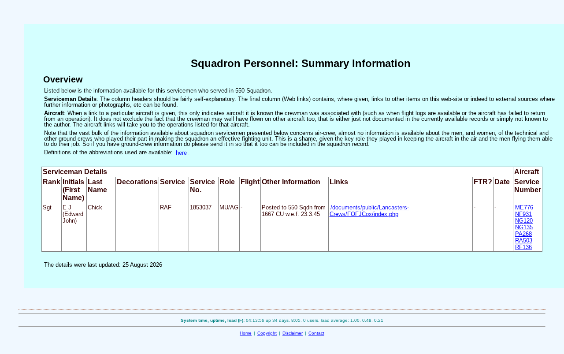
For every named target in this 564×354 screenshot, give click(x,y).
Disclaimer (292, 333)
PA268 (523, 234)
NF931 (523, 214)
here (181, 152)
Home (246, 333)
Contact (316, 333)
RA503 (523, 240)
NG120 (524, 220)
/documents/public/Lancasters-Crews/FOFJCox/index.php (369, 210)
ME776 (524, 207)
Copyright (267, 333)
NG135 (524, 227)
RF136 (523, 247)
